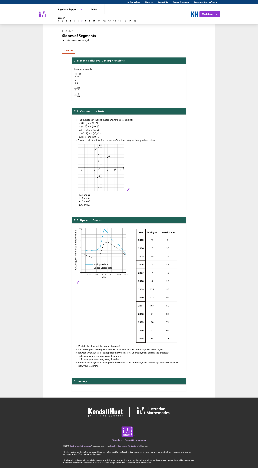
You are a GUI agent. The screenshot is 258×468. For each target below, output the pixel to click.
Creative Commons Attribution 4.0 (125, 446)
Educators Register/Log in (205, 2)
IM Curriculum (133, 2)
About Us (149, 2)
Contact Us (163, 2)
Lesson (68, 50)
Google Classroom (181, 2)
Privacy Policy (117, 440)
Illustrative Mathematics (80, 446)
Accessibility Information (135, 440)
